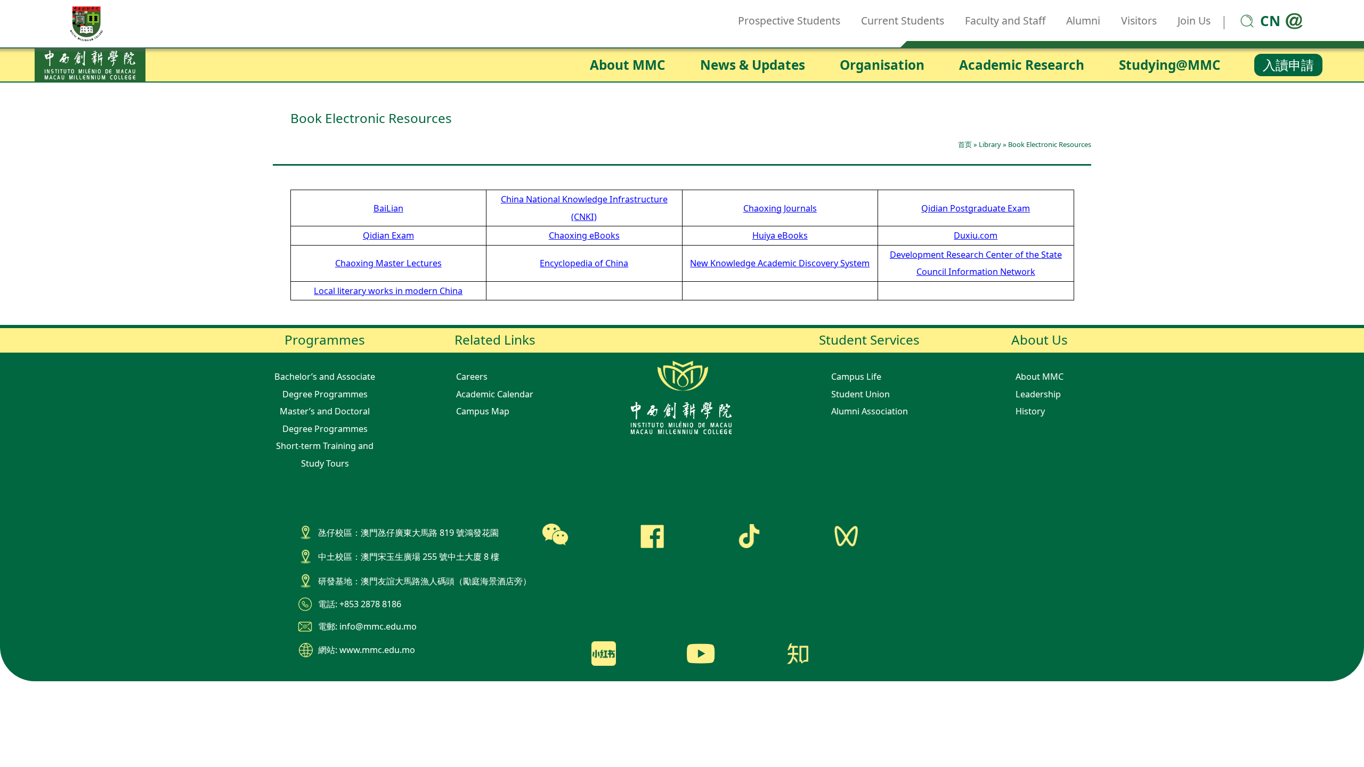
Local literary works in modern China (388, 291)
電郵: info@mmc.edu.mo (367, 626)
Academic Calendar (494, 394)
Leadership (1038, 394)
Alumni (1083, 20)
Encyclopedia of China (584, 263)
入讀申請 (1288, 65)
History (1030, 411)
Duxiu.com (975, 235)
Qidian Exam (388, 235)
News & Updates (752, 65)
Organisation (882, 65)
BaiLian (388, 208)
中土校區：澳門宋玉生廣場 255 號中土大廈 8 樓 (408, 556)
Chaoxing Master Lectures (388, 263)
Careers (472, 376)
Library (990, 144)
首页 (965, 144)
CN (1270, 20)
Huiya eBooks (780, 235)
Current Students (902, 20)
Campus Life (856, 376)
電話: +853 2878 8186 (359, 604)
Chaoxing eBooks (584, 235)
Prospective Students (789, 20)
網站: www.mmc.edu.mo (366, 650)
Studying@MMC (1170, 65)
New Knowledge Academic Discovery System (780, 263)
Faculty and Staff (1005, 20)
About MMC (627, 65)
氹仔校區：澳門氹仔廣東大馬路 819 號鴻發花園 (408, 532)
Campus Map (482, 411)
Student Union (860, 394)
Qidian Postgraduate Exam (975, 208)
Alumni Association (869, 411)
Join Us (1194, 20)
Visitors (1139, 20)
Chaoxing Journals (780, 208)
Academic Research (1021, 65)
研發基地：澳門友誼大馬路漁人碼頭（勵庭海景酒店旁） (424, 581)
